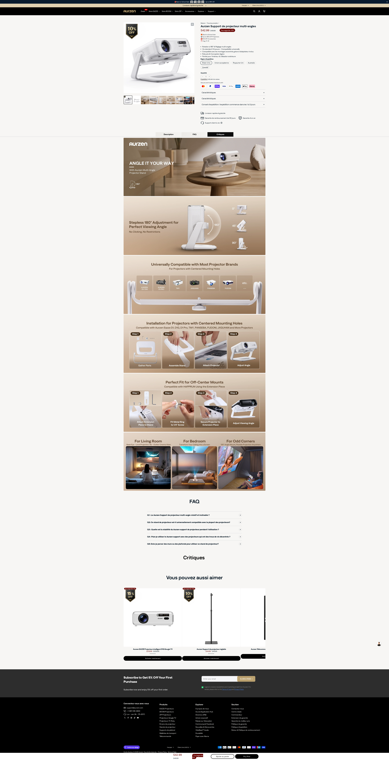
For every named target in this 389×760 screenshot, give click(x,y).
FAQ (194, 134)
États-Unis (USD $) (258, 5)
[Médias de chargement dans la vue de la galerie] (128, 100)
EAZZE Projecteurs (167, 709)
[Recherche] (254, 11)
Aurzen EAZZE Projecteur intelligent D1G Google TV (153, 649)
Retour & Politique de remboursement (245, 730)
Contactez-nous (237, 709)
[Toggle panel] (240, 515)
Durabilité (199, 733)
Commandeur (236, 715)
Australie (251, 63)
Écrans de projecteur (167, 724)
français (244, 5)
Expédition (204, 79)
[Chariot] (264, 11)
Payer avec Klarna (202, 736)
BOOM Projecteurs (167, 712)
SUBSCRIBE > (246, 679)
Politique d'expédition (239, 727)
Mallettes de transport (168, 733)
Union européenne (222, 63)
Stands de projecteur (167, 727)
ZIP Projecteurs (165, 715)
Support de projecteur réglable (211, 649)
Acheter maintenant (152, 658)
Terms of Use (226, 689)
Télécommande (165, 736)
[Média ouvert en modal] (192, 24)
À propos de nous (202, 709)
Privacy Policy (239, 689)
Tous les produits (212, 23)
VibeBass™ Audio (202, 730)
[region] (194, 2)
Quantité (204, 73)
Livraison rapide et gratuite (193, 5)
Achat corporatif (202, 718)
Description (169, 134)
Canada (205, 67)
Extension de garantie (239, 718)
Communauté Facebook (205, 724)
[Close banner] (387, 2)
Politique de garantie (239, 724)
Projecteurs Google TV (168, 718)
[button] (379, 644)
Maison (203, 23)
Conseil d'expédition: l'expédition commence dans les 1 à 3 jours (228, 104)
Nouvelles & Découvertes (205, 727)
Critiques (220, 134)
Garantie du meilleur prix (240, 721)
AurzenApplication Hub (204, 712)
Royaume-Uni (238, 63)
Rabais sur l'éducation (204, 721)
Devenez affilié (201, 715)
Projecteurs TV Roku (167, 721)
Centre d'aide (236, 712)
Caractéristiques (209, 92)
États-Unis (206, 63)
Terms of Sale (172, 752)
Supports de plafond (167, 730)
